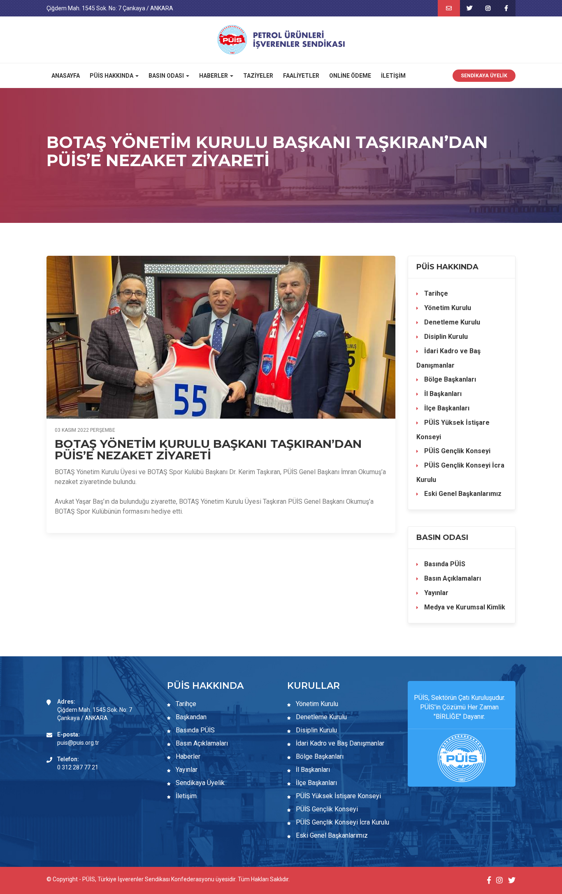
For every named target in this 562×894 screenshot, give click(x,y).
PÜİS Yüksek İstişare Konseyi (453, 430)
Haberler (187, 756)
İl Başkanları (442, 394)
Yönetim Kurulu (447, 308)
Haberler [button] (214, 75)
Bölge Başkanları (449, 379)
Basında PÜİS (444, 564)
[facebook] (506, 8)
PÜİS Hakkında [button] (112, 75)
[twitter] (469, 8)
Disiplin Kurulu (445, 336)
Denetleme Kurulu (451, 322)
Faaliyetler (301, 75)
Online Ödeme (350, 75)
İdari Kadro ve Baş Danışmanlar (448, 358)
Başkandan (190, 717)
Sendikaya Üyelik (484, 76)
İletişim (393, 75)
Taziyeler (258, 75)
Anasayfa (65, 75)
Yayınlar (435, 593)
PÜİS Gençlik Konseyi (456, 451)
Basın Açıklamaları (452, 578)
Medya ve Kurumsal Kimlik (464, 607)
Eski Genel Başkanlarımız (462, 494)
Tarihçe (435, 293)
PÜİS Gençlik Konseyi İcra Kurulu (460, 472)
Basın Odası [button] (167, 75)
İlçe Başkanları (446, 408)
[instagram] (487, 8)
